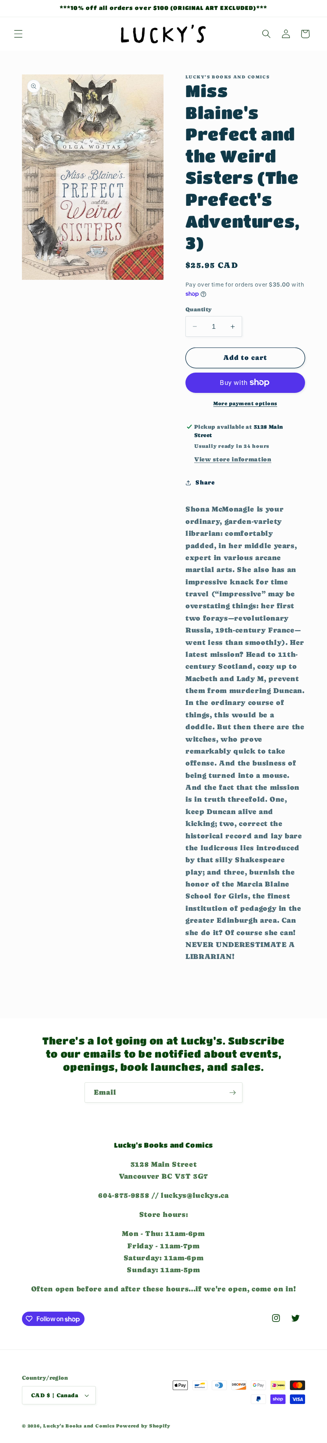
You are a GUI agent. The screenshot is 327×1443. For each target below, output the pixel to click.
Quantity (198, 309)
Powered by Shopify (143, 1426)
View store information (233, 459)
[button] (18, 33)
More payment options (245, 403)
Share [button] (205, 482)
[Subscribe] (232, 1092)
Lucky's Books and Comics (78, 1426)
